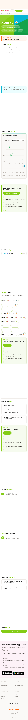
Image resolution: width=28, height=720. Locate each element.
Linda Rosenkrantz (7, 18)
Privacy (16, 716)
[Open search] (12, 10)
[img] (14, 153)
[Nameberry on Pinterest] (15, 703)
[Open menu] (24, 10)
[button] (14, 631)
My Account (4, 698)
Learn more (8, 210)
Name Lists (17, 683)
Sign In (3, 696)
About (16, 696)
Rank (14, 140)
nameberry (14, 709)
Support (14, 717)
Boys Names (4, 685)
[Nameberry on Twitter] (10, 703)
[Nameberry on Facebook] (12, 703)
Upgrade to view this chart (11, 193)
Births (17, 140)
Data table (6, 169)
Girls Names (4, 683)
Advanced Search (19, 685)
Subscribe (19, 10)
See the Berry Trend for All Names (14, 181)
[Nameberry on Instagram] (18, 703)
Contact (17, 698)
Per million (22, 140)
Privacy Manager (22, 716)
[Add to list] (16, 22)
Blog (16, 694)
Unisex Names (4, 688)
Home (2, 13)
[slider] (23, 166)
